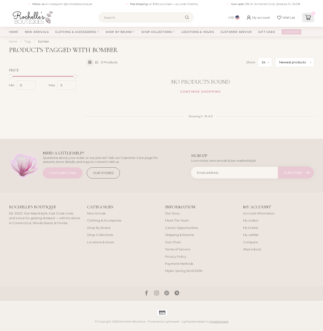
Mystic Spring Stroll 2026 (183, 271)
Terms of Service (177, 249)
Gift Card (266, 32)
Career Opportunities (181, 228)
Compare (250, 242)
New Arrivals (37, 32)
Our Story (172, 213)
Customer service (236, 32)
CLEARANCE (291, 32)
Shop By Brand (119, 32)
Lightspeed (171, 321)
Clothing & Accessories (75, 32)
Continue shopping (200, 91)
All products (252, 249)
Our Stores (103, 173)
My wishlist (250, 235)
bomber (43, 41)
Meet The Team (177, 220)
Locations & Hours (197, 32)
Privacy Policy (175, 256)
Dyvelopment (219, 321)
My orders (250, 220)
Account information (259, 213)
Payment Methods (179, 264)
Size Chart (173, 242)
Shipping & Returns (179, 235)
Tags (27, 41)
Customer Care (62, 173)
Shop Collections (156, 32)
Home (13, 32)
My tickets (250, 228)
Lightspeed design (193, 321)
